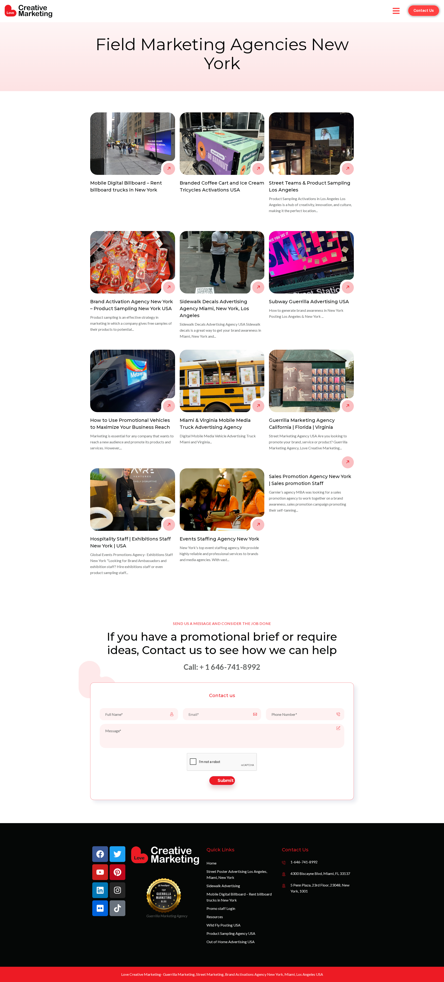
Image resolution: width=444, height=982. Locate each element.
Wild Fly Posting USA (223, 925)
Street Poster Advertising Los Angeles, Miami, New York (237, 874)
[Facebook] (100, 854)
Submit (226, 780)
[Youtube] (100, 872)
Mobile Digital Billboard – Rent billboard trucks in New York (239, 897)
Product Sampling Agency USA (231, 933)
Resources (215, 916)
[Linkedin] (100, 890)
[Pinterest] (117, 872)
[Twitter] (117, 854)
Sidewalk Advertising (223, 885)
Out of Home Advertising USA (231, 941)
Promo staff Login (221, 908)
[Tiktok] (117, 908)
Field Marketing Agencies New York (222, 53)
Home (211, 863)
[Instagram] (117, 890)
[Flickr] (100, 908)
